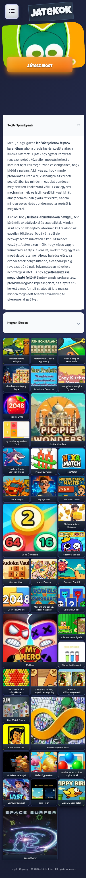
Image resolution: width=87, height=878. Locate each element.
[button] (43, 125)
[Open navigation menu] (12, 11)
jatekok (51, 13)
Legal (14, 869)
